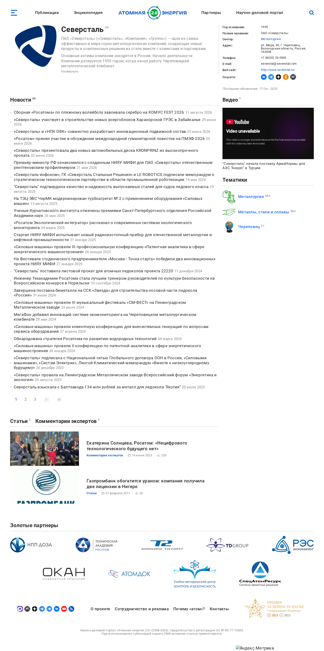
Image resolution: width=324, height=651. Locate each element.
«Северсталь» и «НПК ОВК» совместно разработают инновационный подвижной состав (100, 131)
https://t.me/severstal (271, 77)
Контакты (219, 608)
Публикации (47, 12)
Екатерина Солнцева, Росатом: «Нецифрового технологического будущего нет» (137, 445)
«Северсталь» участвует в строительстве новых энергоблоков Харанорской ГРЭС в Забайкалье (107, 119)
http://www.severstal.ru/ (278, 70)
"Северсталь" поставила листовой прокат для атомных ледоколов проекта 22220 (93, 271)
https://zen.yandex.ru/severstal (278, 77)
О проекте (100, 608)
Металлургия (271, 39)
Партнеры (211, 12)
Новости (20, 100)
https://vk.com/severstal (264, 77)
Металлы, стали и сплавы (263, 212)
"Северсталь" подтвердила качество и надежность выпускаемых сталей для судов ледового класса (111, 186)
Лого (153, 13)
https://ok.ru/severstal (286, 77)
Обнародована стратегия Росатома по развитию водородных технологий (85, 338)
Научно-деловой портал (259, 12)
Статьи (19, 421)
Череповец (249, 226)
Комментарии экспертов (66, 421)
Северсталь (82, 29)
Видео (230, 100)
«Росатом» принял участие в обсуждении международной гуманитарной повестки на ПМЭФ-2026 (109, 138)
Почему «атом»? (189, 608)
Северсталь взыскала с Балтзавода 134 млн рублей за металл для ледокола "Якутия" (97, 387)
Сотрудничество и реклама (141, 608)
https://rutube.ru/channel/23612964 (293, 77)
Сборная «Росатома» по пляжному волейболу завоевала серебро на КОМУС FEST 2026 (99, 112)
